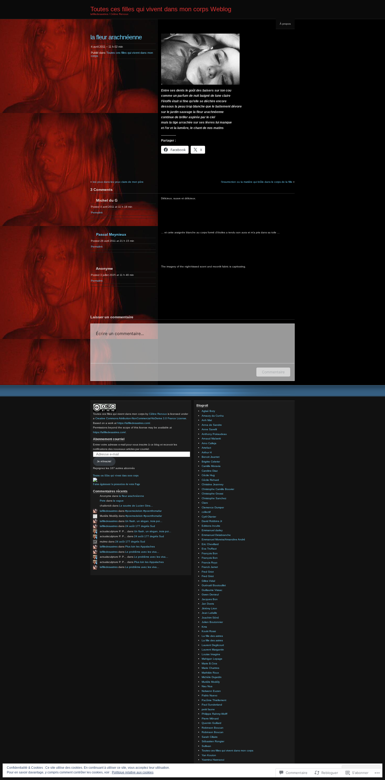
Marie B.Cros (209, 663)
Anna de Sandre (212, 424)
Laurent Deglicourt (213, 645)
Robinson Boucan (212, 727)
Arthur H (207, 452)
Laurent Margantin (213, 649)
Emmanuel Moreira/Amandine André (223, 539)
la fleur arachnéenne (131, 495)
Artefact (206, 447)
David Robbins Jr (212, 521)
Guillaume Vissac (212, 590)
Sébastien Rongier (213, 741)
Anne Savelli (209, 429)
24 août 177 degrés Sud (140, 526)
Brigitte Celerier (211, 461)
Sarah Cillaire (210, 736)
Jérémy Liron (209, 608)
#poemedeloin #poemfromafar (143, 510)
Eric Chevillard (210, 544)
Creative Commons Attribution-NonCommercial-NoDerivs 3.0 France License (140, 418)
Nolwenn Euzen (211, 691)
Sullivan (206, 746)
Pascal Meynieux (111, 234)
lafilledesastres (109, 510)
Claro (205, 502)
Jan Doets (208, 603)
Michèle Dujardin (212, 677)
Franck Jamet (210, 567)
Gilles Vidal (208, 580)
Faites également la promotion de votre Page (116, 484)
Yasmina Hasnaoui (213, 759)
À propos (285, 23)
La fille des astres (212, 635)
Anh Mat (207, 420)
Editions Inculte (211, 525)
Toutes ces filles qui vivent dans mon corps (116, 475)
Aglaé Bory (208, 411)
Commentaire (273, 372)
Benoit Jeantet (210, 456)
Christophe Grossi (212, 493)
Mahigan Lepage (212, 658)
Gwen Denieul (210, 594)
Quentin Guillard (211, 723)
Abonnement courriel (108, 439)
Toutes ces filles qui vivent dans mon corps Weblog (160, 9)
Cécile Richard (210, 479)
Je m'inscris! (104, 461)
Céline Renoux (158, 413)
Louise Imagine (211, 654)
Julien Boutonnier (212, 622)
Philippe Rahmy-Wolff (214, 713)
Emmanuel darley (212, 530)
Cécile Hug (208, 475)
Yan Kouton (209, 755)
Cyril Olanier (209, 516)
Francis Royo (209, 562)
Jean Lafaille (209, 612)
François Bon (210, 553)
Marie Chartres (210, 667)
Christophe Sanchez (214, 498)
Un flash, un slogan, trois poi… (143, 521)
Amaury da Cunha (213, 415)
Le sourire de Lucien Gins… (136, 505)
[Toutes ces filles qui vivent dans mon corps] (95, 481)
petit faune (208, 709)
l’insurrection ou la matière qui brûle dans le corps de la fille (256, 181)
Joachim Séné (210, 617)
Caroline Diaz (210, 470)
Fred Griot (208, 571)
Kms (204, 626)
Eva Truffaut (209, 548)
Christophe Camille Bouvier (218, 489)
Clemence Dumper (213, 507)
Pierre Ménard (210, 718)
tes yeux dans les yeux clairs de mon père (118, 181)
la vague (118, 500)
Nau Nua (207, 686)
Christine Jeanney (212, 484)
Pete (103, 500)
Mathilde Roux (210, 672)
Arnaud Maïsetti (211, 438)
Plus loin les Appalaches (140, 546)
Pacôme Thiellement (214, 700)
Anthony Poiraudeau (214, 434)
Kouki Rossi (209, 631)
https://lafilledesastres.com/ (133, 423)
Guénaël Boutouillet (214, 585)
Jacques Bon (210, 599)
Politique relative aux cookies (132, 772)
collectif (206, 511)
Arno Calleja (209, 443)
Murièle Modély (211, 681)
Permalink (97, 212)
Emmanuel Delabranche (216, 535)
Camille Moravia (211, 466)
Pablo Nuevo (209, 695)
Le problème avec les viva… (142, 551)
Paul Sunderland (212, 704)
